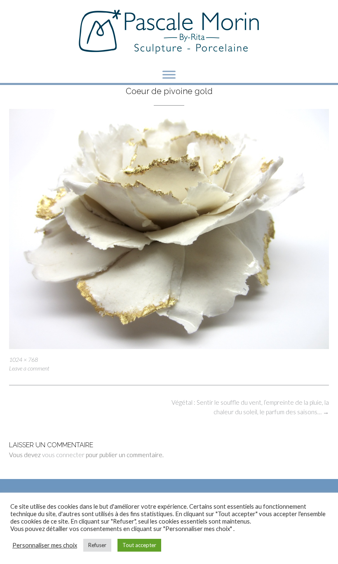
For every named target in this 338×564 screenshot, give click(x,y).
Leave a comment (29, 368)
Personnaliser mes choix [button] (44, 545)
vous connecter (63, 454)
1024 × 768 (23, 359)
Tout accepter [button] (139, 545)
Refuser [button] (97, 545)
